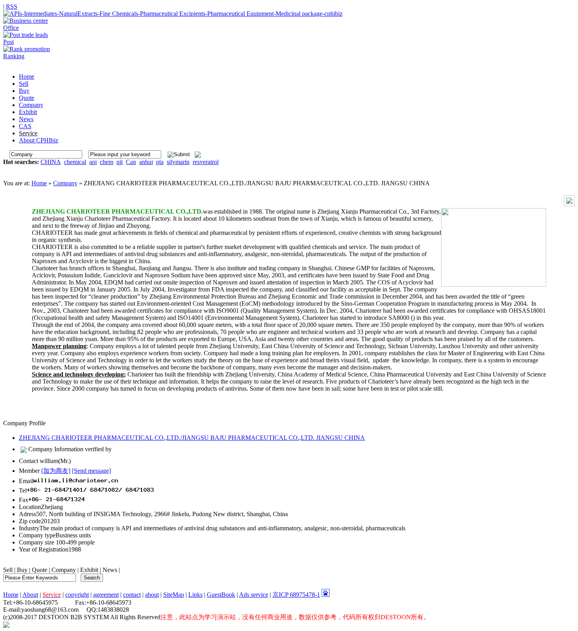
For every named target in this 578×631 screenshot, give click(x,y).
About (30, 594)
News (110, 569)
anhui (146, 162)
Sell (8, 569)
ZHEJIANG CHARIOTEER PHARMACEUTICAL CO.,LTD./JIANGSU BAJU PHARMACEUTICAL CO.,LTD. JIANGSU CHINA (192, 437)
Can (131, 162)
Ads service (253, 594)
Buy (22, 569)
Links (195, 594)
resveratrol (206, 162)
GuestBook (221, 594)
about (152, 594)
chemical (75, 162)
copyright (77, 594)
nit (119, 162)
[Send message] (91, 470)
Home (39, 183)
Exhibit (89, 569)
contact (132, 594)
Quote (39, 569)
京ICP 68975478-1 (296, 594)
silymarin (178, 162)
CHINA (50, 162)
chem (106, 162)
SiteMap (173, 594)
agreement (106, 594)
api (93, 162)
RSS (11, 6)
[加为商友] (55, 470)
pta (160, 162)
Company (65, 183)
